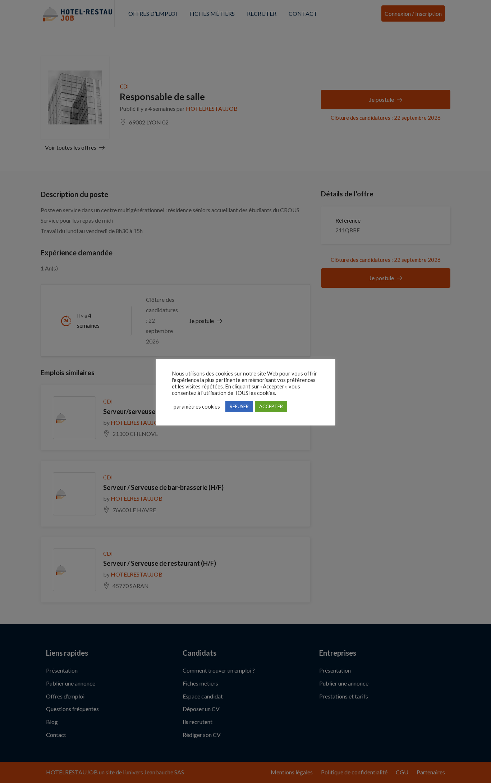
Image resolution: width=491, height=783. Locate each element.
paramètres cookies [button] (197, 407)
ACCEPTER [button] (271, 406)
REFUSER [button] (239, 406)
